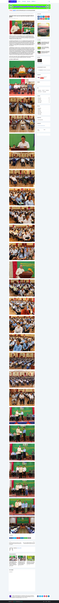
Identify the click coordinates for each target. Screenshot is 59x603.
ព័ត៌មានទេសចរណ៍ (40, 91)
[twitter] (41, 17)
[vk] (39, 19)
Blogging (15, 601)
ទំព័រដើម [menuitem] (19, 1)
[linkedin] (44, 17)
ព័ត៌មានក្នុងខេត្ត (11, 535)
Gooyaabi (21, 601)
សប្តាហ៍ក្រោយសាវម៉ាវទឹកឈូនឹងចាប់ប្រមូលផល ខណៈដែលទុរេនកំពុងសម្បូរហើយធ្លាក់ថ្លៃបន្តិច (30, 562)
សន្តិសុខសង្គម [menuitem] (28, 1)
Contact (39, 130)
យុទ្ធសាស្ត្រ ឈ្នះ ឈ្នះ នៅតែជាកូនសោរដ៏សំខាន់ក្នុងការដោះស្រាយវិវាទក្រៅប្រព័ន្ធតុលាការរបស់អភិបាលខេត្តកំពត (21, 563)
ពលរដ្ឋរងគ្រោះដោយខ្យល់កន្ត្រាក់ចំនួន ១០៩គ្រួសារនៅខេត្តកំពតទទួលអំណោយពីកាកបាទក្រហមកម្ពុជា (26, 10)
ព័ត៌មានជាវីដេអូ (47, 90)
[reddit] (46, 17)
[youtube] (44, 19)
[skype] (48, 19)
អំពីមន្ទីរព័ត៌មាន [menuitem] (33, 1)
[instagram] (41, 19)
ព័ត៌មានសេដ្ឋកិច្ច (44, 91)
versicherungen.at (40, 63)
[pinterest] (48, 17)
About (44, 129)
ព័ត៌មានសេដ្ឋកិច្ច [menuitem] (24, 1)
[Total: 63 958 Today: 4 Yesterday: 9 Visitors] (40, 62)
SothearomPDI (12, 18)
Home (38, 129)
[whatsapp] (46, 19)
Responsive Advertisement (41, 125)
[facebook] (39, 17)
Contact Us (49, 601)
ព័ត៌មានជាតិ (43, 90)
